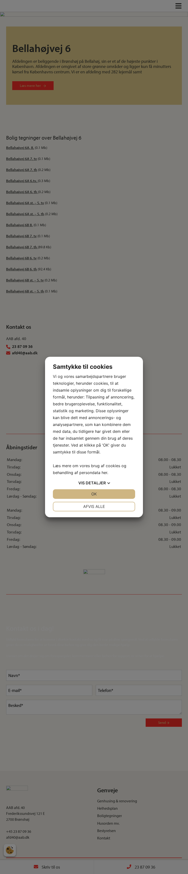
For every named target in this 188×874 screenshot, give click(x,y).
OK (94, 493)
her (104, 472)
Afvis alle (94, 506)
